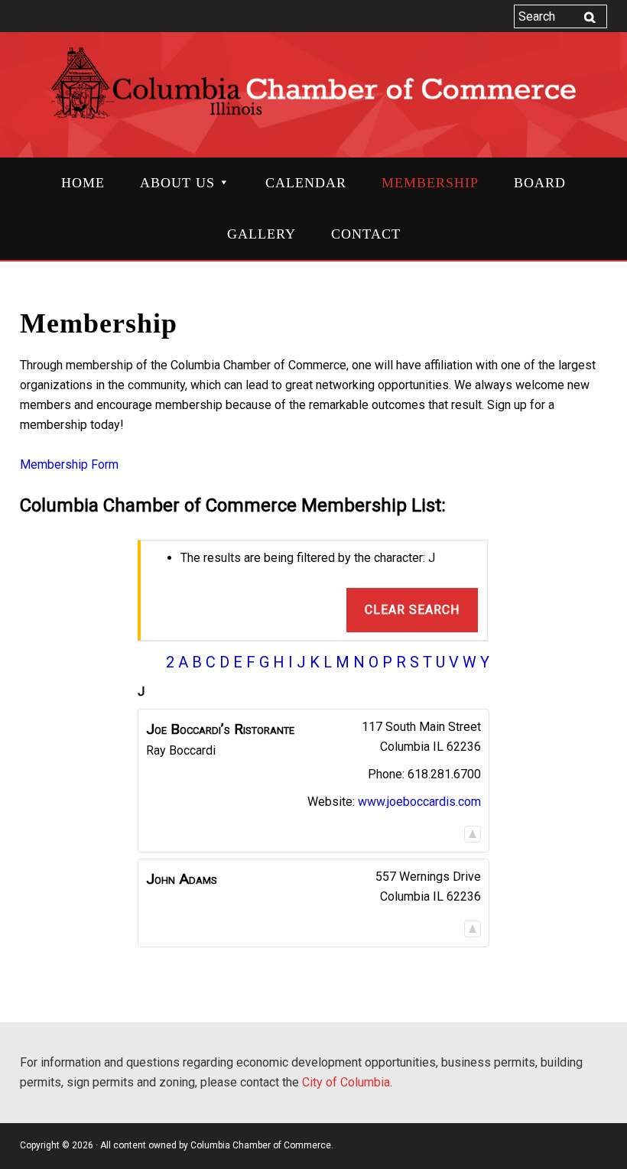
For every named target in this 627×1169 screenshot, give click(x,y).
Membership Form (69, 464)
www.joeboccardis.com (419, 801)
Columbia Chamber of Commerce (313, 93)
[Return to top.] (472, 833)
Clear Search (412, 609)
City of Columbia (346, 1082)
